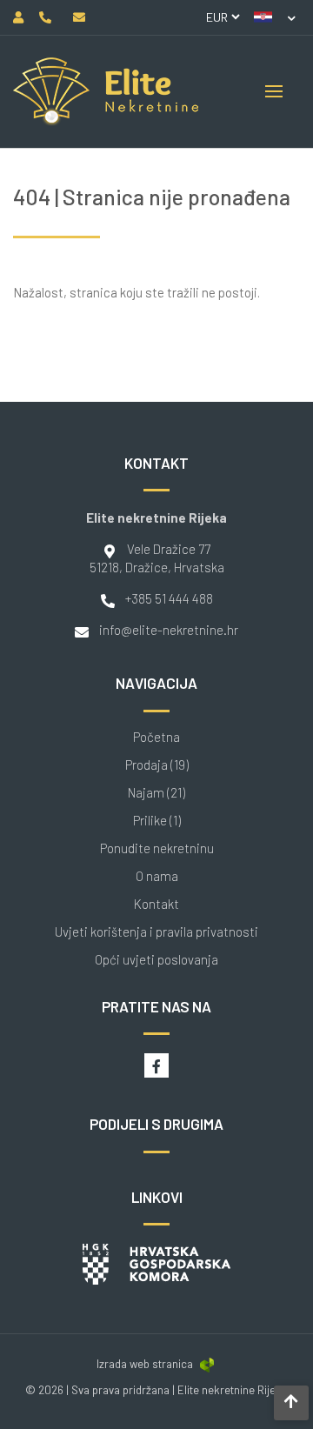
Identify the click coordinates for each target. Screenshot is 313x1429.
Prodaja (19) (157, 765)
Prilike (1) (157, 820)
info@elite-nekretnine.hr (168, 630)
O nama (157, 876)
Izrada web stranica (145, 1364)
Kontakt (156, 904)
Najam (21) (156, 792)
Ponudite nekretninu (157, 848)
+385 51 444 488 (169, 598)
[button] (275, 17)
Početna (156, 737)
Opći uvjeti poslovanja (156, 959)
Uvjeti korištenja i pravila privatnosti (156, 932)
